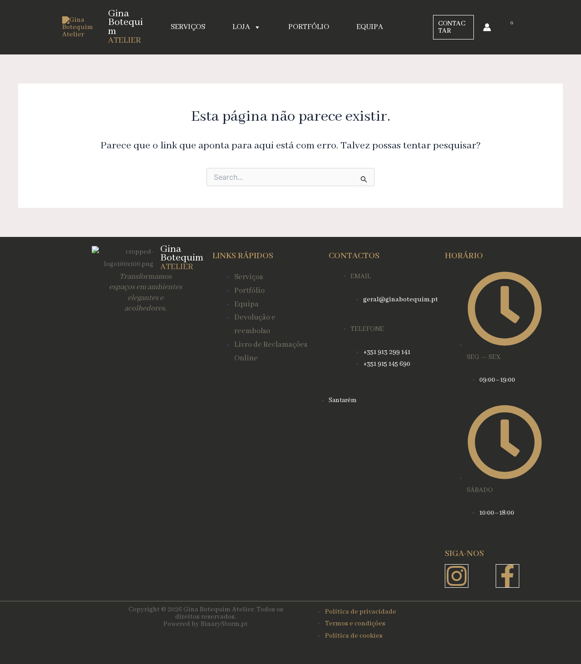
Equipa (369, 27)
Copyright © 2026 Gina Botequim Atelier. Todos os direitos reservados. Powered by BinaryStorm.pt (205, 616)
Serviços (188, 27)
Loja (241, 27)
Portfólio (308, 27)
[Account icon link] (487, 27)
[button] (453, 27)
